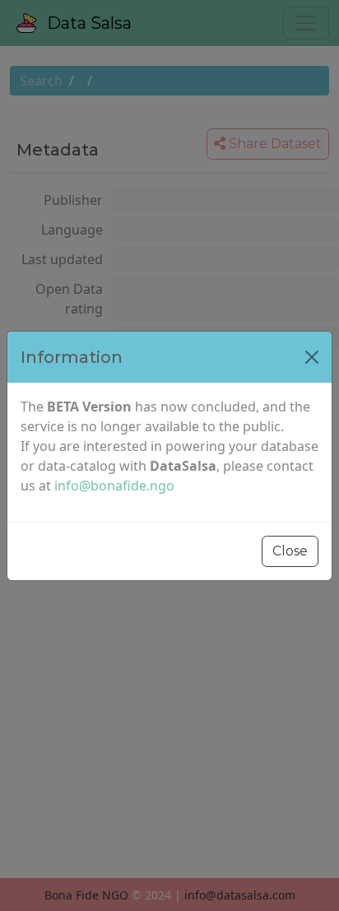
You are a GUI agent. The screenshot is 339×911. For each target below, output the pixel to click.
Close (290, 551)
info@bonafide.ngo (114, 485)
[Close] (312, 357)
